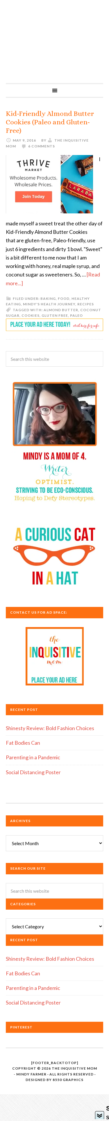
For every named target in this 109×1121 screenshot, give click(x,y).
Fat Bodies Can (23, 742)
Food (63, 298)
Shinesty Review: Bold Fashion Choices (50, 728)
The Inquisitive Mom (54, 42)
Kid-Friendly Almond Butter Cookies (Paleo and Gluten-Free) (50, 122)
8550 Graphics (68, 1080)
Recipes (85, 304)
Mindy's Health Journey (49, 304)
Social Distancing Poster (33, 772)
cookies (31, 315)
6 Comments (41, 146)
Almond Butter (61, 310)
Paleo (76, 315)
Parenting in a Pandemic (33, 757)
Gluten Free (55, 315)
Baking (48, 298)
